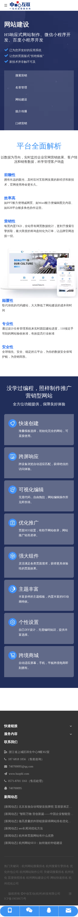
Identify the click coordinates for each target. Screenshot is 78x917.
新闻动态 (11, 806)
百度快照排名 (16, 877)
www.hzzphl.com (19, 773)
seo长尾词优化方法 (31, 828)
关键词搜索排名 (54, 872)
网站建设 (21, 99)
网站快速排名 (59, 877)
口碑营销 (21, 123)
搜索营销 (21, 75)
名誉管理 (21, 87)
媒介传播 (21, 111)
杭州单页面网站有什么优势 (36, 835)
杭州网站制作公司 (31, 872)
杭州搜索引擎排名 (57, 866)
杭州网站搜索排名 (33, 866)
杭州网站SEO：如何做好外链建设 (40, 843)
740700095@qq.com (21, 766)
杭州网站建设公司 (38, 877)
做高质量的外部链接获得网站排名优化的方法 (48, 821)
